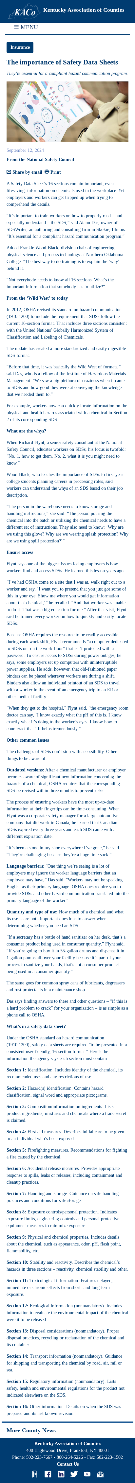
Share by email (26, 172)
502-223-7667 (39, 1457)
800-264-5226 (70, 1457)
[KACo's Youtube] (87, 1474)
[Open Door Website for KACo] (34, 1474)
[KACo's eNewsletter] (100, 1474)
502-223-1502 (110, 1457)
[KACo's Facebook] (47, 1474)
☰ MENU (26, 27)
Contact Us (68, 1464)
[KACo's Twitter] (74, 1474)
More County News (31, 1430)
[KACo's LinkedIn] (61, 1474)
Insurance (20, 47)
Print (55, 172)
